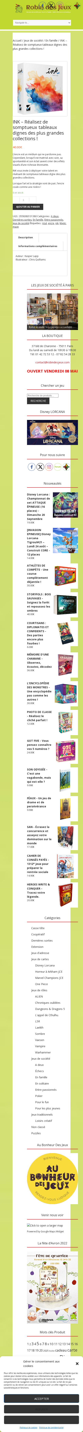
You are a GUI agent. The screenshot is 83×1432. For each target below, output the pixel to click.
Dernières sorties (22, 219)
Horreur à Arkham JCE (48, 971)
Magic (63, 223)
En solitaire (42, 1083)
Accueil (17, 40)
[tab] (25, 237)
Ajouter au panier (28, 206)
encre (51, 223)
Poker (38, 1096)
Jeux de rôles (39, 990)
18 (33, 1350)
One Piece (41, 984)
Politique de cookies (28, 1427)
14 (68, 1344)
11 (56, 1344)
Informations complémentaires (37, 246)
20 (41, 1350)
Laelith (39, 1027)
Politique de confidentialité (51, 1427)
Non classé (38, 1127)
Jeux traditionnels (42, 1114)
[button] (77, 1364)
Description (25, 237)
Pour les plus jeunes (47, 1108)
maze (16, 226)
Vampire (40, 1046)
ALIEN (39, 996)
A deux (54, 216)
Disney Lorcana (45, 965)
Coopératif (38, 934)
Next (73, 292)
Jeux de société (33, 40)
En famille (51, 40)
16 (76, 1344)
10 (51, 1344)
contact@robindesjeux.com (52, 362)
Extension (37, 947)
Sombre (40, 1034)
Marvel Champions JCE (49, 978)
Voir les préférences (41, 1420)
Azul (44, 223)
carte (72, 1350)
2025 (46, 1350)
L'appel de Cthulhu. (47, 1015)
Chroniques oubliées (47, 1003)
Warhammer (43, 1052)
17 (28, 1350)
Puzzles (36, 1133)
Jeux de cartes (40, 959)
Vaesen (39, 1040)
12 (60, 1344)
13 (64, 1344)
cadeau (61, 1350)
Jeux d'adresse (40, 953)
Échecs (39, 1071)
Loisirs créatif (43, 1121)
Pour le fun (42, 1102)
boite (52, 1350)
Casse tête (38, 928)
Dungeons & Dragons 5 (50, 1009)
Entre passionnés (53, 219)
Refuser (41, 1409)
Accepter (41, 1399)
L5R (37, 1021)
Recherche (38, 401)
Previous (32, 292)
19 (37, 1350)
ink (56, 223)
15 (72, 1344)
